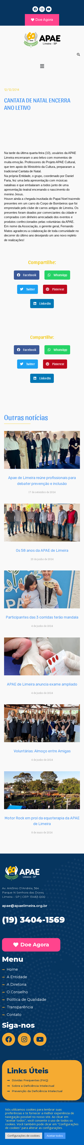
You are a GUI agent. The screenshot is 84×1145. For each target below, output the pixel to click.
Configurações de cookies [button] (24, 1135)
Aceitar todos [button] (55, 1135)
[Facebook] (35, 9)
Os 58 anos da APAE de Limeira (42, 550)
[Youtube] (49, 9)
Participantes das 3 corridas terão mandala (42, 617)
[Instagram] (42, 9)
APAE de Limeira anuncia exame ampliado (42, 684)
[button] (42, 66)
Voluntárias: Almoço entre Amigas (42, 751)
